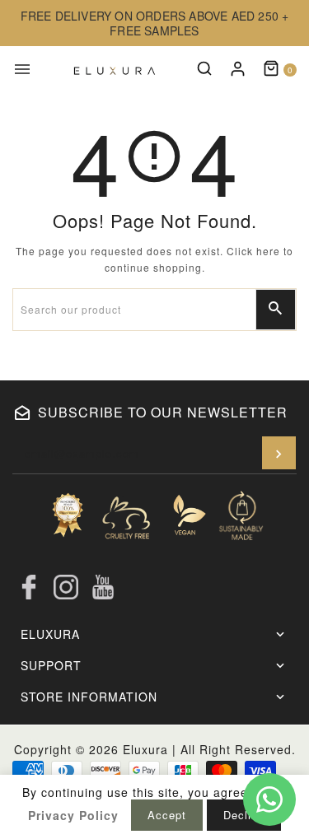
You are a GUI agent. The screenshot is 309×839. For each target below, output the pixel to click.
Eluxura (145, 749)
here (268, 251)
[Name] (279, 452)
